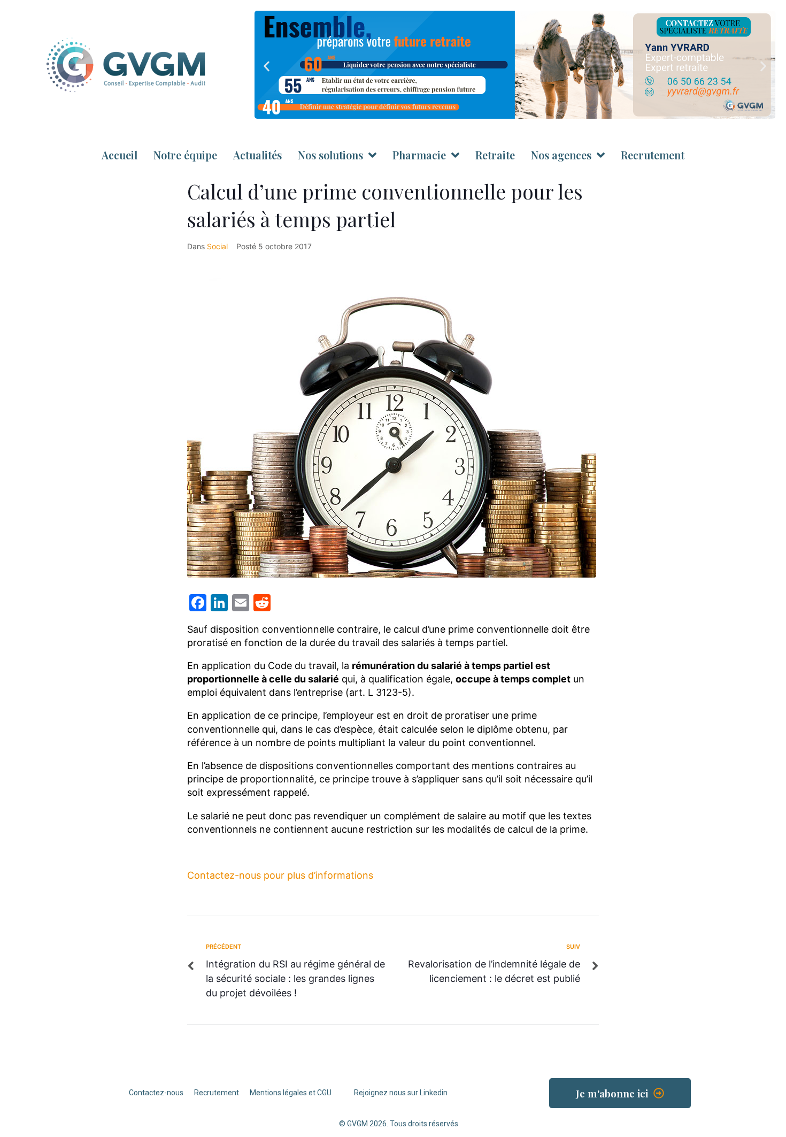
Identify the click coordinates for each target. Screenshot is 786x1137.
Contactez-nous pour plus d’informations (280, 875)
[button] (266, 66)
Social (217, 246)
